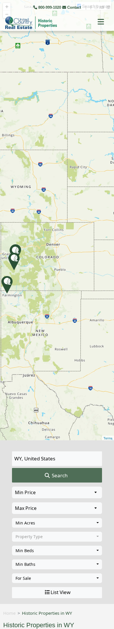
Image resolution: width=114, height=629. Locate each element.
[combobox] (57, 523)
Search (59, 475)
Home (9, 613)
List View (60, 592)
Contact (74, 7)
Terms (108, 438)
